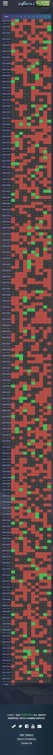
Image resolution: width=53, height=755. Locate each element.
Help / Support (26, 734)
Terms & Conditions (26, 738)
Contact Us (26, 743)
